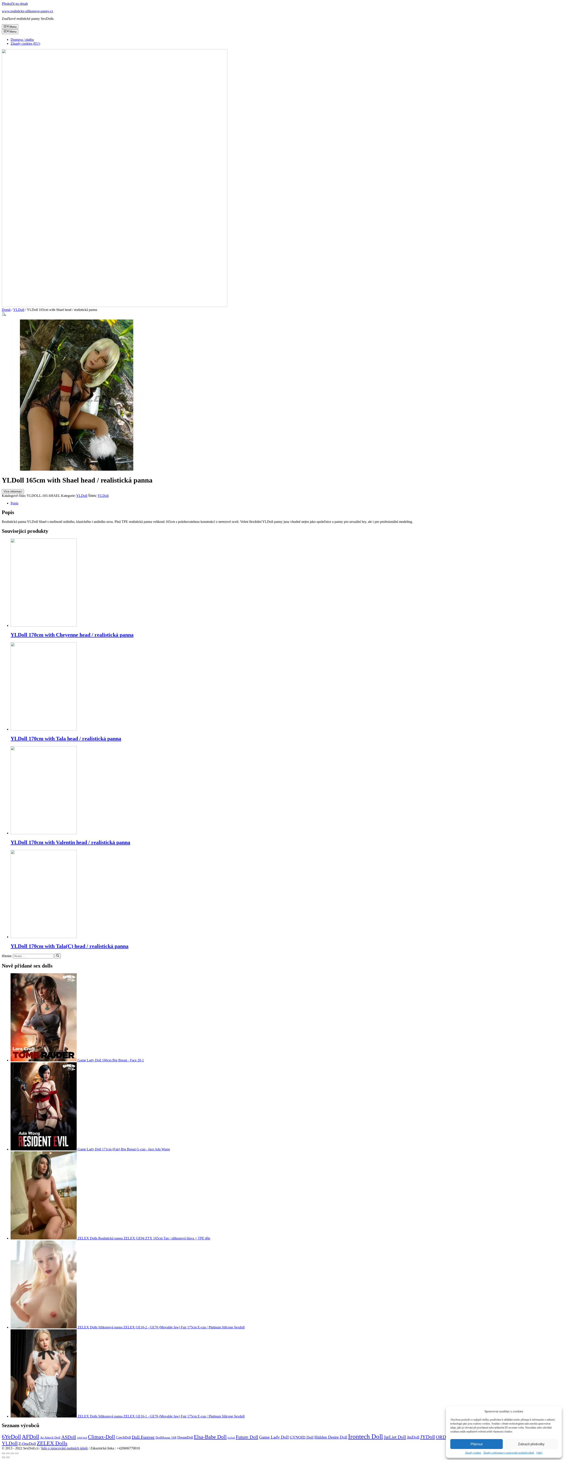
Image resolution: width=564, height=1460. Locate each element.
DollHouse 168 (166, 1437)
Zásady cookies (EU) (25, 43)
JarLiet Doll (395, 1437)
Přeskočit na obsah (15, 4)
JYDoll (427, 1437)
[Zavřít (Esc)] (3, 1453)
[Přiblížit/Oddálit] (17, 1453)
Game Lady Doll (274, 1437)
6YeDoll (11, 1437)
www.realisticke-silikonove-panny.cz (27, 11)
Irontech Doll (365, 1436)
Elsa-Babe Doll (210, 1437)
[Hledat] (57, 955)
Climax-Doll (101, 1437)
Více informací (13, 491)
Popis (14, 503)
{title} (539, 1452)
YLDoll (18, 310)
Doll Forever (143, 1437)
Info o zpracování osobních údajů (64, 1448)
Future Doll (247, 1437)
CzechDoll (123, 1437)
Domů (6, 310)
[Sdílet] (8, 1453)
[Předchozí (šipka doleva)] (3, 1457)
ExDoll (231, 1438)
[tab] (286, 503)
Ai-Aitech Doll (50, 1437)
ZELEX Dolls (52, 1443)
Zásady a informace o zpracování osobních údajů (508, 1452)
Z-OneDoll (27, 1443)
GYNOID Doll (302, 1437)
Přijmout (476, 1444)
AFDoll (30, 1437)
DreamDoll (185, 1437)
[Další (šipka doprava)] (8, 1457)
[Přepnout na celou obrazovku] (12, 1453)
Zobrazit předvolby (531, 1444)
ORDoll (443, 1437)
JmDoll (413, 1437)
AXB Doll (82, 1438)
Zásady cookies (473, 1452)
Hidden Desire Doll (330, 1437)
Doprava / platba (22, 39)
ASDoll (68, 1437)
